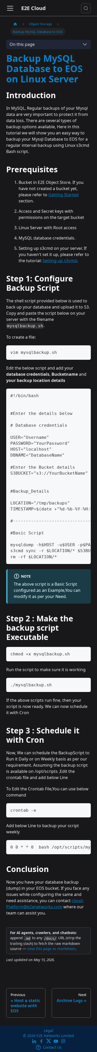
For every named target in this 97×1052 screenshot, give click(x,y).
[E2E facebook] (41, 1041)
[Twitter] (48, 1041)
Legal (48, 1030)
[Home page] (15, 24)
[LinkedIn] (34, 1041)
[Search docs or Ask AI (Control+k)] (86, 8)
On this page (22, 44)
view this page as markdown (51, 948)
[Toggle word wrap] (75, 395)
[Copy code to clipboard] (84, 351)
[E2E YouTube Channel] (55, 1041)
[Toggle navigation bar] (10, 8)
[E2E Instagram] (63, 1041)
